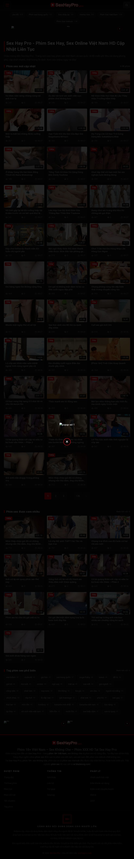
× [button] (67, 441)
